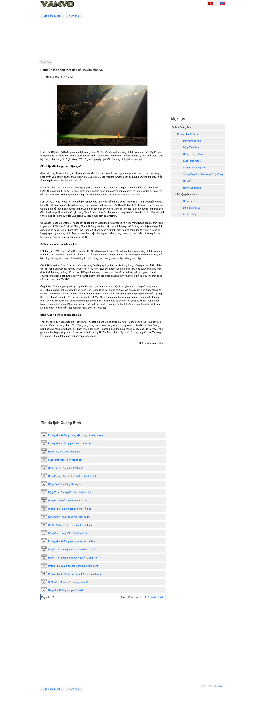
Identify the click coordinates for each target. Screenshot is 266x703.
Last (160, 597)
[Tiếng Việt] (210, 4)
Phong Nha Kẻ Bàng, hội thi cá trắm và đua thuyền (75, 574)
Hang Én (187, 181)
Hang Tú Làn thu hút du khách (64, 451)
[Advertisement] (160, 34)
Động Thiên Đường (193, 154)
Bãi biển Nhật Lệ (191, 207)
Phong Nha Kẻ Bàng (188, 134)
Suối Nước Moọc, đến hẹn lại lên (65, 459)
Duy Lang (219, 686)
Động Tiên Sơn (191, 147)
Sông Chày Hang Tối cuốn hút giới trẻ (67, 533)
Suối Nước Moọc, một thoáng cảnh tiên (68, 582)
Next (153, 597)
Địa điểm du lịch (52, 15)
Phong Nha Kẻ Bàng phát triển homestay (69, 443)
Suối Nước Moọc (192, 160)
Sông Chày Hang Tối (194, 167)
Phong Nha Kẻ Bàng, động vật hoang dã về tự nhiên (75, 435)
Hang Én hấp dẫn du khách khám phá (68, 500)
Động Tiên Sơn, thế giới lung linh (65, 484)
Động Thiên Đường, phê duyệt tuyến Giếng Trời (72, 557)
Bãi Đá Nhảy (189, 214)
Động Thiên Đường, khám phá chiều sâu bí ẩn (72, 549)
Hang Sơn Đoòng (192, 187)
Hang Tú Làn (189, 201)
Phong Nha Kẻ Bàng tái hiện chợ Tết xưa (69, 508)
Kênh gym (74, 15)
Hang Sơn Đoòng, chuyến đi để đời (66, 590)
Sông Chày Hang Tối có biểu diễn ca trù (69, 516)
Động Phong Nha (192, 140)
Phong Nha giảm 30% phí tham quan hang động (73, 565)
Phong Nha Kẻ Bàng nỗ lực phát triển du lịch (71, 541)
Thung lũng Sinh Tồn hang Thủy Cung (203, 174)
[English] (222, 4)
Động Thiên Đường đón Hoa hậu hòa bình (69, 492)
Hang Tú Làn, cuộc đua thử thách (65, 468)
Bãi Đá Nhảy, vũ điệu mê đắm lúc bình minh (71, 525)
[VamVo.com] (65, 7)
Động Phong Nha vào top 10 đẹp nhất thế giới (72, 476)
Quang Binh (46, 62)
